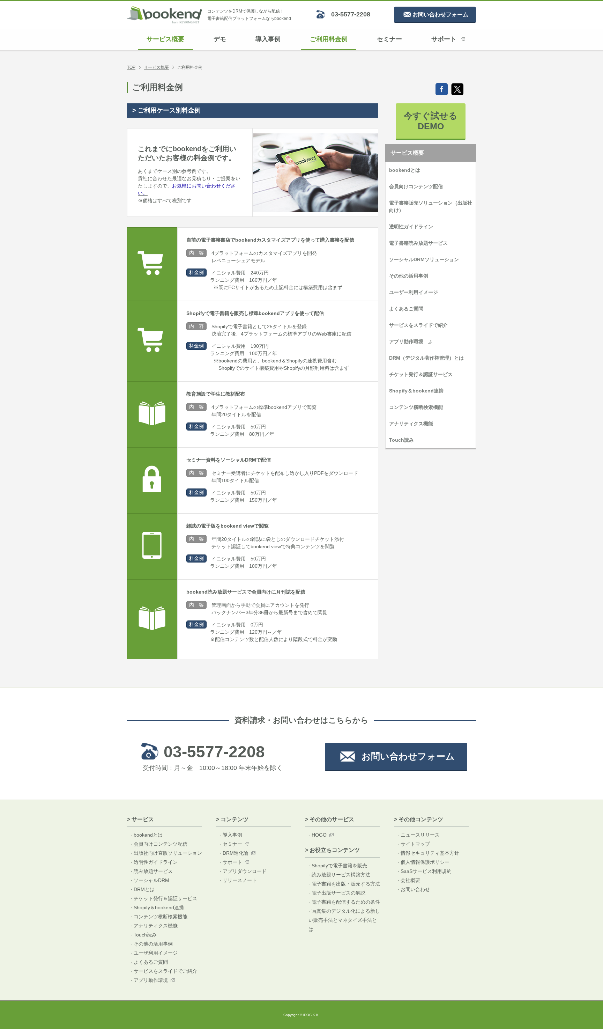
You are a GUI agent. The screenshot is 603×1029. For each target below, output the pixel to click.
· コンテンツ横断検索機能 (159, 916)
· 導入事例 (230, 835)
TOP (131, 67)
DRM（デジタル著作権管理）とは (426, 358)
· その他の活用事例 (152, 944)
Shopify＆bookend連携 (416, 391)
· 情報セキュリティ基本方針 (428, 853)
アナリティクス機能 (411, 423)
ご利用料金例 (329, 39)
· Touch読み (144, 935)
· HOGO (317, 835)
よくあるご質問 (406, 308)
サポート (443, 39)
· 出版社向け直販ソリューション (166, 853)
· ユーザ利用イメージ (154, 953)
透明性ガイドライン (411, 226)
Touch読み (401, 440)
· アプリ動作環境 (149, 980)
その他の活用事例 (408, 276)
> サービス (140, 819)
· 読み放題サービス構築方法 (339, 874)
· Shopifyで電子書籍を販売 (337, 865)
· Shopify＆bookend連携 (157, 907)
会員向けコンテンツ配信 (416, 186)
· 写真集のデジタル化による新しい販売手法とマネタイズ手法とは (344, 920)
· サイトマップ (413, 844)
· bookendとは (147, 835)
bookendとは (404, 170)
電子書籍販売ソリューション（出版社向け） (430, 206)
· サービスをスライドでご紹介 (164, 971)
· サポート (230, 862)
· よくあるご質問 (149, 962)
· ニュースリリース (418, 835)
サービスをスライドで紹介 (418, 325)
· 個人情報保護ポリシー (423, 862)
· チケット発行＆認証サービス (164, 898)
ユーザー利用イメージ (413, 292)
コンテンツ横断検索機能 (416, 407)
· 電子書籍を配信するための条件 (344, 902)
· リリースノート (238, 880)
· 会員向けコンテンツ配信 (159, 844)
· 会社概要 (408, 880)
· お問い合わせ (413, 889)
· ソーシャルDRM (150, 880)
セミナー (389, 39)
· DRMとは (143, 889)
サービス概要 (165, 39)
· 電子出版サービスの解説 (336, 893)
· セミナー (230, 844)
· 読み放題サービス (152, 871)
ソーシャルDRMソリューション (424, 259)
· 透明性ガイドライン (154, 862)
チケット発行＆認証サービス (421, 374)
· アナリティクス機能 (154, 925)
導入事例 (268, 39)
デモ (220, 39)
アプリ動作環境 (406, 341)
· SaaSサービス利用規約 (424, 871)
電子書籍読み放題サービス (418, 243)
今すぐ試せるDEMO (430, 121)
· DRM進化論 (233, 853)
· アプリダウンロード (243, 871)
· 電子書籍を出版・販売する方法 (344, 884)
